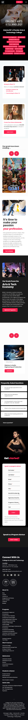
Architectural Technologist (14, 41)
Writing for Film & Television (8, 634)
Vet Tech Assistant (8, 53)
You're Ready (9, 251)
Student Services (6, 673)
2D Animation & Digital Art (9, 37)
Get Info (19, 2)
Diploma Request (18, 685)
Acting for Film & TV (14, 39)
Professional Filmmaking (8, 629)
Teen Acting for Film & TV (8, 650)
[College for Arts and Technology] (3, 2)
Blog (3, 593)
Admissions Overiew (6, 659)
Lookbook (4, 601)
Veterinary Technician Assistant (9, 633)
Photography (19, 51)
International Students (7, 664)
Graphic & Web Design (7, 622)
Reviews (4, 603)
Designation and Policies (8, 598)
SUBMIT (13, 512)
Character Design (6, 645)
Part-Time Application (7, 689)
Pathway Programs (6, 638)
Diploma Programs (10, 310)
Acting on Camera (6, 649)
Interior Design (18, 48)
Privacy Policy (18, 716)
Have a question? (8, 422)
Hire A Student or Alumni (8, 680)
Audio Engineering (14, 44)
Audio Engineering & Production (9, 619)
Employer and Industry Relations (9, 677)
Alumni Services (6, 675)
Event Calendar (6, 599)
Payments (4, 690)
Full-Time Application (7, 687)
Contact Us (5, 596)
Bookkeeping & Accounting (10, 46)
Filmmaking (21, 46)
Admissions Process (6, 660)
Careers (4, 594)
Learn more (10, 132)
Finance (4, 662)
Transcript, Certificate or (8, 685)
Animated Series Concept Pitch (9, 647)
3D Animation (21, 37)
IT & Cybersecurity (9, 51)
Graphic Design (9, 48)
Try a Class (5, 640)
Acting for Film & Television (8, 615)
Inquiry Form (5, 665)
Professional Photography (8, 631)
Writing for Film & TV (19, 53)
